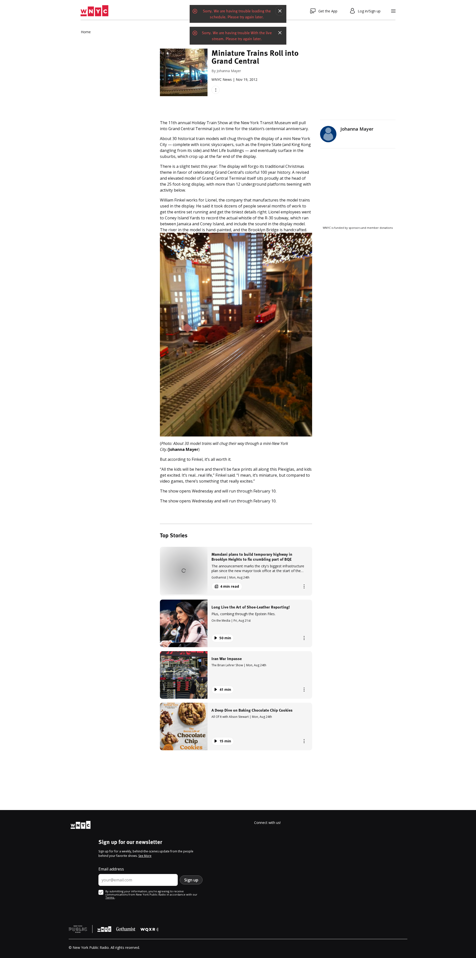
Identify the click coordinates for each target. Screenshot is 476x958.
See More (144, 856)
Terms (110, 897)
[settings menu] (393, 11)
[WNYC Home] (94, 11)
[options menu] (215, 90)
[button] (236, 571)
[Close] (279, 10)
